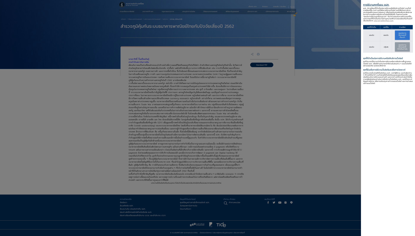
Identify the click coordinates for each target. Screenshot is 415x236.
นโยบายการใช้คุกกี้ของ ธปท (383, 20)
